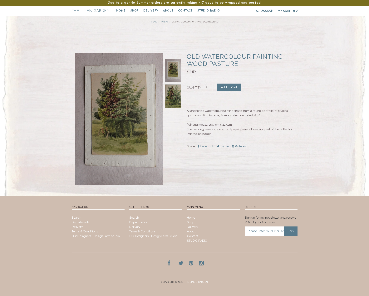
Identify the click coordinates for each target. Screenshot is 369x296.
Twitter (224, 146)
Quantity (194, 87)
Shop (134, 10)
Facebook (206, 146)
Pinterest (240, 146)
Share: (191, 146)
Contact (185, 10)
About (168, 10)
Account (268, 11)
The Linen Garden (91, 11)
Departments (80, 222)
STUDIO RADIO (208, 10)
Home (121, 10)
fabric (164, 22)
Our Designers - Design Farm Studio (96, 236)
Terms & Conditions (85, 231)
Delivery (150, 10)
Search (76, 217)
